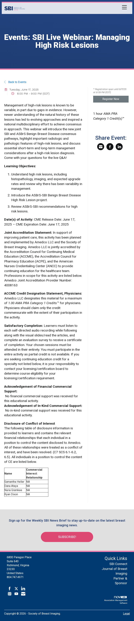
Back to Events (17, 82)
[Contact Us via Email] (23, 594)
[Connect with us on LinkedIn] (23, 589)
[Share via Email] (100, 146)
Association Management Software (115, 601)
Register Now (110, 99)
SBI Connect (118, 564)
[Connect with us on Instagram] (10, 594)
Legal (126, 613)
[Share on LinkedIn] (119, 146)
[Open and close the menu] (77, 7)
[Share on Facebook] (109, 146)
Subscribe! (67, 537)
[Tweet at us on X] (16, 589)
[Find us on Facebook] (10, 589)
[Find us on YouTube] (16, 594)
